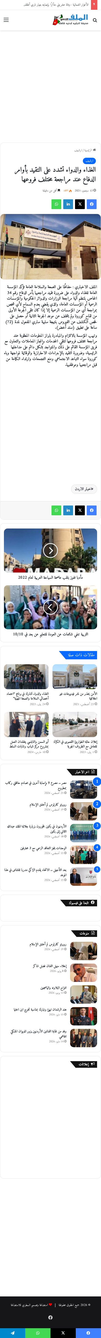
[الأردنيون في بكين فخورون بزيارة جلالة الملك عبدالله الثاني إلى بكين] (83, 833)
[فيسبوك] (92, 204)
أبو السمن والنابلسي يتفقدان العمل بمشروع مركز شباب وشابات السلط (29, 744)
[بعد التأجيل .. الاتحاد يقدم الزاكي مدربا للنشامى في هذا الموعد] (83, 876)
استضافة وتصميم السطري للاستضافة (29, 1305)
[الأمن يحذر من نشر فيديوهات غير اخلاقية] (74, 676)
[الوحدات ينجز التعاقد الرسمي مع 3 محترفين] (83, 855)
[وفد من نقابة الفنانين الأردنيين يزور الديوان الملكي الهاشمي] (83, 1038)
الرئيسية (88, 150)
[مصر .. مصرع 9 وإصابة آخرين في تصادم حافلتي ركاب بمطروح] (83, 789)
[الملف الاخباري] (69, 20)
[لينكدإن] (68, 204)
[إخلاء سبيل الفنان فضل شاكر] (83, 973)
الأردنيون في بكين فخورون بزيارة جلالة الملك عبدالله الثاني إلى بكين (36, 829)
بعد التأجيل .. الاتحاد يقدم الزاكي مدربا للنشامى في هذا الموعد (35, 872)
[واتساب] (56, 204)
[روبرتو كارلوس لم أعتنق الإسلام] (83, 811)
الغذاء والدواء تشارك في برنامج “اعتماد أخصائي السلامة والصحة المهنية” (28, 696)
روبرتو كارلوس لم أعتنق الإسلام (48, 805)
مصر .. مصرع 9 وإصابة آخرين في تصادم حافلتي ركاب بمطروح (35, 785)
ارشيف (78, 150)
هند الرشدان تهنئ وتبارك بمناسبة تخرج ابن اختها (40, 1010)
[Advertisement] (50, 85)
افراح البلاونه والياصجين (53, 988)
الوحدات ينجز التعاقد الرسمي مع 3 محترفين (43, 848)
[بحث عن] (94, 21)
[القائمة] (6, 21)
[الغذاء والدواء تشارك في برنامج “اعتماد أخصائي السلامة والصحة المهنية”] (26, 676)
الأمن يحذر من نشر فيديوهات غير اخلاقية (78, 696)
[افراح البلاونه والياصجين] (83, 994)
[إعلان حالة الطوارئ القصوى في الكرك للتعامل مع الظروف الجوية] (74, 724)
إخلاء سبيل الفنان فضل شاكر (49, 966)
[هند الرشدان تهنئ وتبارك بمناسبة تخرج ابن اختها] (83, 1016)
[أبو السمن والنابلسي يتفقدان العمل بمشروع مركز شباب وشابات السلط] (26, 724)
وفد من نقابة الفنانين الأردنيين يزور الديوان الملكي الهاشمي (38, 1034)
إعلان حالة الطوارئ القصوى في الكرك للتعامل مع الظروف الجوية (75, 744)
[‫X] (80, 204)
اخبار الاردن (83, 489)
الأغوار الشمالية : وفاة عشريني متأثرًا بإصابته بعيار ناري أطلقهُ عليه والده (50, 5)
